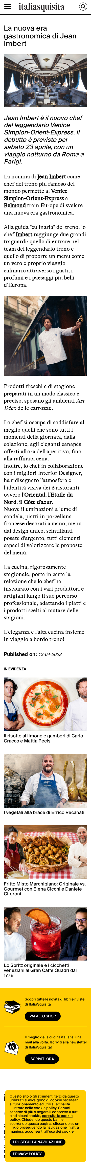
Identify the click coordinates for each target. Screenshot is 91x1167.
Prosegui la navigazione (37, 1142)
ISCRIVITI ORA (42, 1059)
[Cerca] (83, 7)
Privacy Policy (27, 1154)
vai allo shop (43, 1016)
